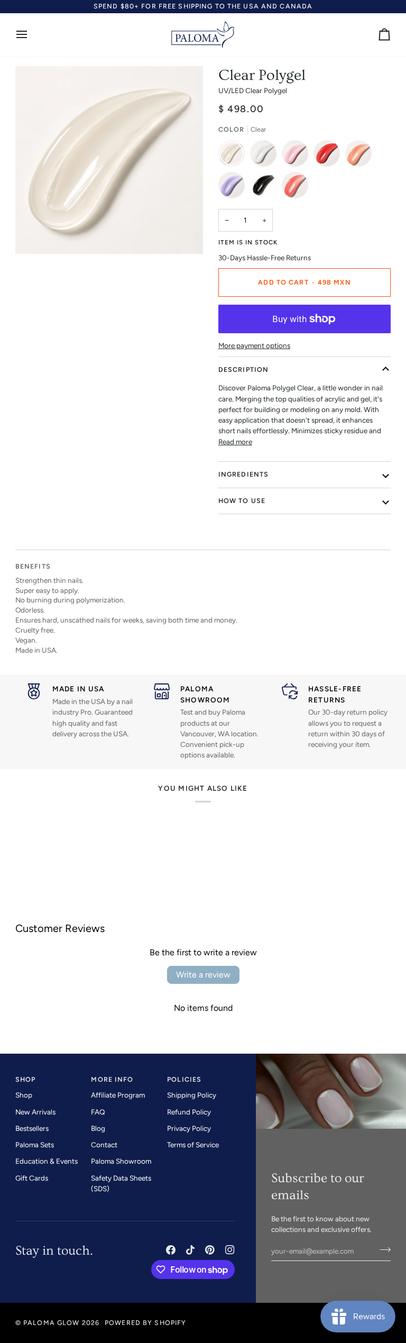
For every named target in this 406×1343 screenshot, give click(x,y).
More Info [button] (112, 1079)
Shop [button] (25, 1079)
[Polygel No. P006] (266, 188)
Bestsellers (32, 1128)
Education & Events (46, 1161)
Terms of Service (193, 1144)
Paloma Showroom (121, 1161)
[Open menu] (31, 34)
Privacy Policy (189, 1128)
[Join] (382, 1249)
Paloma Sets (34, 1144)
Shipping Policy (191, 1095)
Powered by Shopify (145, 1323)
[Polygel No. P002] (297, 156)
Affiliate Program (118, 1095)
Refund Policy (189, 1112)
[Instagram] (230, 1250)
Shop (23, 1095)
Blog (98, 1128)
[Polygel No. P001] (266, 156)
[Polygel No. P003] (329, 156)
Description (243, 369)
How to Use (241, 501)
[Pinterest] (210, 1250)
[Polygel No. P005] (234, 188)
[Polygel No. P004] (361, 156)
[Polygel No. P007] (295, 188)
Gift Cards (31, 1178)
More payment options (254, 345)
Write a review (203, 975)
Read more (235, 441)
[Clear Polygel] (234, 156)
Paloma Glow (51, 1323)
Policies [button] (184, 1079)
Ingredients (243, 474)
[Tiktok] (190, 1250)
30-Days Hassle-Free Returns (264, 257)
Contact (104, 1144)
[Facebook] (171, 1250)
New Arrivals (35, 1112)
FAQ (98, 1112)
